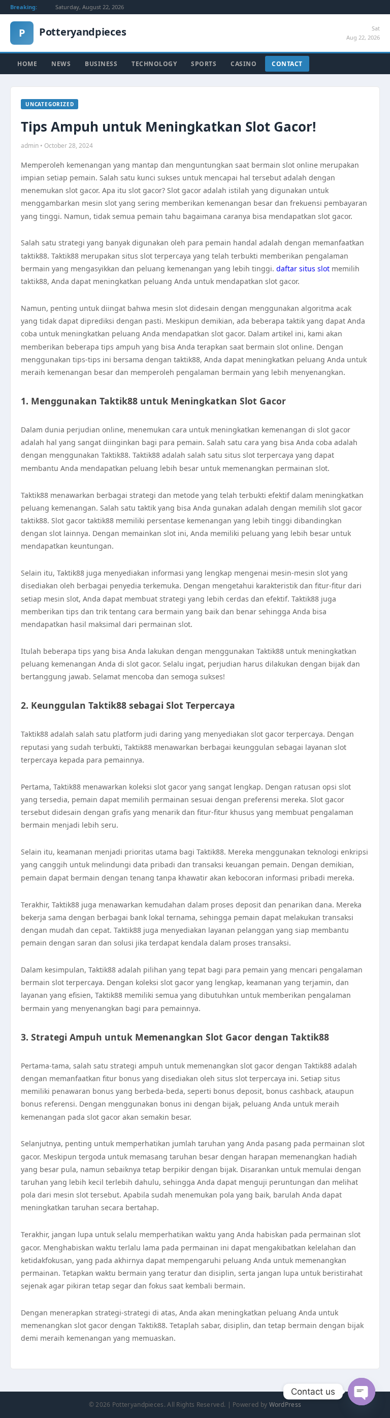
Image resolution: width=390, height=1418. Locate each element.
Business (101, 63)
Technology (154, 63)
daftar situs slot (303, 268)
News (61, 63)
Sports (203, 63)
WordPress (285, 1404)
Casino (243, 63)
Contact (287, 63)
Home (27, 63)
